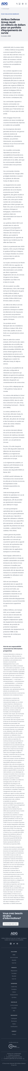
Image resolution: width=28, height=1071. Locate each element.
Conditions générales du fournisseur (13, 1058)
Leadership (14, 986)
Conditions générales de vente (14, 1057)
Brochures (14, 1021)
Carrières (14, 997)
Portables (14, 973)
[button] (23, 4)
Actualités (14, 1008)
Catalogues (14, 1018)
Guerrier (14, 963)
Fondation (14, 989)
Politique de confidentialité (14, 1053)
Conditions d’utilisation (14, 1055)
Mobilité (14, 960)
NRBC (14, 955)
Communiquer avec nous (10, 924)
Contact (14, 1034)
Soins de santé (14, 957)
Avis (14, 1010)
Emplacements (14, 994)
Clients (14, 992)
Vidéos (14, 1024)
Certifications (14, 1026)
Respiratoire (14, 970)
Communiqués (5, 8)
